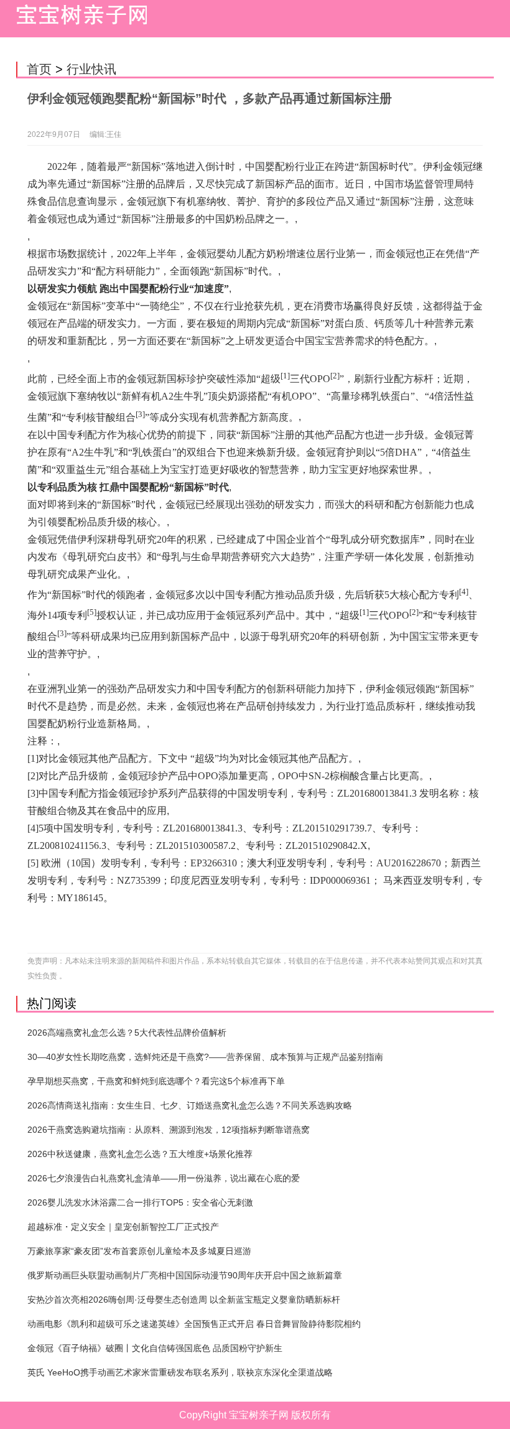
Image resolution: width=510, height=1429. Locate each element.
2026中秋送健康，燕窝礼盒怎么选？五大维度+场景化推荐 (140, 1154)
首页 (39, 69)
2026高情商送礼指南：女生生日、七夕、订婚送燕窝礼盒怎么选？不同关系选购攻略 (189, 1105)
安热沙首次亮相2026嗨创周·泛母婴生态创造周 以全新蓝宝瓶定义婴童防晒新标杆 (183, 1300)
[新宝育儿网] (78, 18)
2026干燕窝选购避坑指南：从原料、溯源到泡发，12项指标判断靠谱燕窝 (168, 1130)
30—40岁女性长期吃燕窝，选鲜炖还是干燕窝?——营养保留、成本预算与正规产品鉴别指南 (205, 1057)
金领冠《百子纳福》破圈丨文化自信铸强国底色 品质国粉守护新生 (154, 1348)
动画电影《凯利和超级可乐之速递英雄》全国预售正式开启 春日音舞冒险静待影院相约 (194, 1324)
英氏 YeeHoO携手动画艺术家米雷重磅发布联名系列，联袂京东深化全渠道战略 (180, 1372)
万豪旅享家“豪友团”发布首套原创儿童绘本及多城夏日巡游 (139, 1251)
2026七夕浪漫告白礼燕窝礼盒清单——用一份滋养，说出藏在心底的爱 (163, 1178)
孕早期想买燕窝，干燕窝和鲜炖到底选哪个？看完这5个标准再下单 (156, 1081)
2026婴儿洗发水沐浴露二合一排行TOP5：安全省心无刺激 (140, 1202)
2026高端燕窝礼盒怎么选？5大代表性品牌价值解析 (126, 1033)
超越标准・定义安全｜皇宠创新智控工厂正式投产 (123, 1227)
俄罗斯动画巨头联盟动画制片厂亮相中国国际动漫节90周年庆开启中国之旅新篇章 (184, 1275)
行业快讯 (91, 69)
